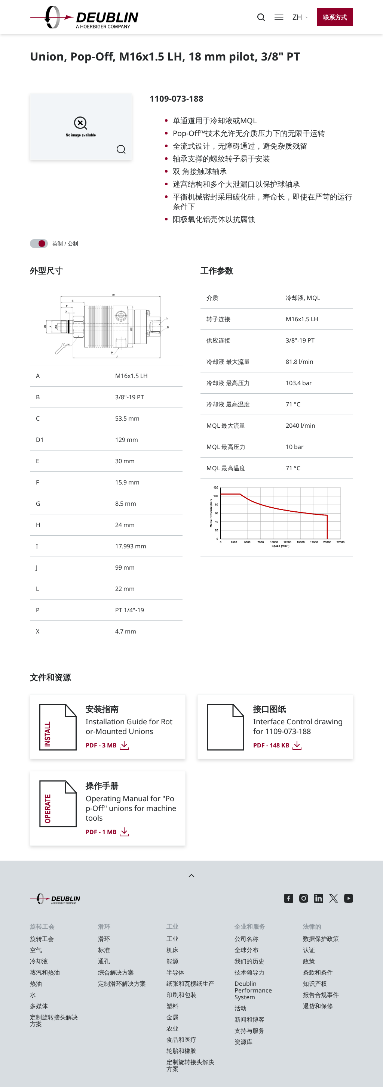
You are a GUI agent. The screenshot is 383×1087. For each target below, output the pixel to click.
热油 (36, 983)
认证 (309, 950)
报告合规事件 (321, 994)
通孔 (104, 961)
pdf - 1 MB (101, 832)
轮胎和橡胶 (181, 1050)
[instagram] (303, 899)
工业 (172, 938)
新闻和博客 (249, 1019)
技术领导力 (249, 972)
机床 (172, 950)
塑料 (172, 1006)
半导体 (175, 972)
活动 (240, 1008)
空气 (36, 950)
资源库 (243, 1041)
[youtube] (348, 899)
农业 (172, 1028)
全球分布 (246, 950)
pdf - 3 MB (101, 745)
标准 (104, 950)
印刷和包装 (181, 994)
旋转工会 (42, 938)
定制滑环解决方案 (122, 983)
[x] (333, 899)
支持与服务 (249, 1030)
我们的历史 (249, 961)
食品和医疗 (181, 1039)
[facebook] (288, 899)
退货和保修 (318, 1006)
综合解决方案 (116, 972)
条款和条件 (318, 972)
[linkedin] (318, 899)
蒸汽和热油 (45, 972)
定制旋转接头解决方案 (54, 1020)
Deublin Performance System (253, 990)
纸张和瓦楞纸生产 (190, 983)
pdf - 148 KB (271, 745)
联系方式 (335, 17)
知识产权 (315, 983)
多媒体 (39, 1006)
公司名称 (246, 938)
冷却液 (39, 961)
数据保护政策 (321, 938)
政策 (309, 961)
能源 (172, 961)
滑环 (104, 938)
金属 (172, 1017)
